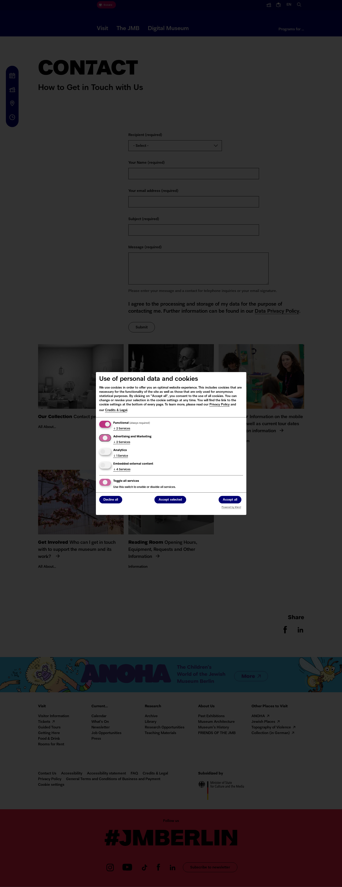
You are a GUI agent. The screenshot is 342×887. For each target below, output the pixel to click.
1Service (120, 456)
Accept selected (170, 499)
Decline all (110, 499)
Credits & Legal (116, 410)
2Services (121, 428)
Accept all (230, 499)
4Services (121, 469)
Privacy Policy (219, 404)
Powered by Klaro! (231, 507)
